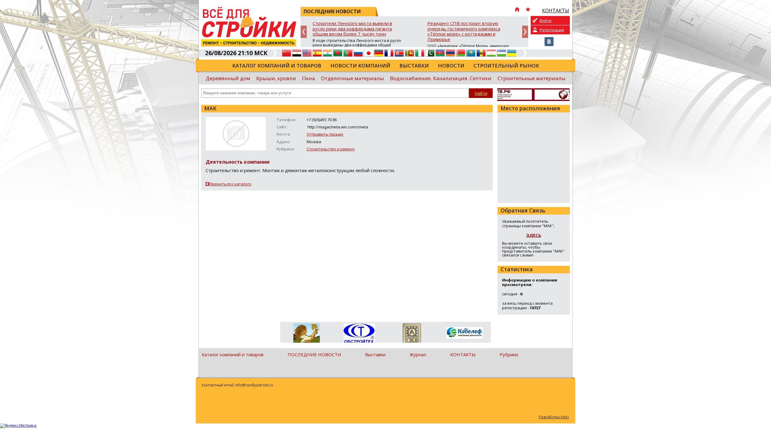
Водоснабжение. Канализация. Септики (441, 78)
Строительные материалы (532, 78)
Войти (545, 20)
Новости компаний (360, 65)
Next (525, 31)
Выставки (414, 65)
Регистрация (552, 30)
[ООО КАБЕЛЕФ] (464, 333)
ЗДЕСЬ (533, 235)
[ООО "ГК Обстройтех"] (359, 333)
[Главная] (517, 10)
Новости (451, 65)
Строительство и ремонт (331, 149)
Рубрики (509, 354)
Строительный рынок (506, 65)
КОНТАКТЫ (463, 354)
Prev (304, 31)
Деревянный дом (228, 78)
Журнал (418, 354)
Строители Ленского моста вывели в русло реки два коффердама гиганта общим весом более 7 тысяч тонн (352, 29)
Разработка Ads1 (554, 417)
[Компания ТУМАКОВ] (306, 334)
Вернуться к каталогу (230, 184)
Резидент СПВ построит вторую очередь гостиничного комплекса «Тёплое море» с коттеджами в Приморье (463, 31)
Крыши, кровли (276, 78)
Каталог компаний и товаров (276, 65)
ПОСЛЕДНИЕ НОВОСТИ (314, 354)
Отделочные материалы (352, 78)
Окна (308, 78)
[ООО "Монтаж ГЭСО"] (411, 334)
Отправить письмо (325, 134)
